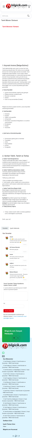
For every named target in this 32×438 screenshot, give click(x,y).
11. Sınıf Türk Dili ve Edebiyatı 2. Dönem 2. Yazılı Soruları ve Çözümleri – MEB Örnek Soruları (14, 400)
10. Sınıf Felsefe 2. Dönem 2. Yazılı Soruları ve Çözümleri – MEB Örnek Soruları (14, 404)
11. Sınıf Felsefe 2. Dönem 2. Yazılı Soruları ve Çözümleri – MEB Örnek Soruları (14, 362)
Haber (4, 426)
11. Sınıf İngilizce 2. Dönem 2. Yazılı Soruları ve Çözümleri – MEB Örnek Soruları (14, 366)
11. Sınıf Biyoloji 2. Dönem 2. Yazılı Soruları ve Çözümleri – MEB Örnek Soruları (14, 383)
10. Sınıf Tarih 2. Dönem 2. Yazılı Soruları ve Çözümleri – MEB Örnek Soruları (13, 416)
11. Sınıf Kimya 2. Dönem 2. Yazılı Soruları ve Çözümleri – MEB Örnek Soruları (13, 387)
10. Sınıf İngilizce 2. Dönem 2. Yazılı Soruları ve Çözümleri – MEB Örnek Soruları (14, 408)
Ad (4, 303)
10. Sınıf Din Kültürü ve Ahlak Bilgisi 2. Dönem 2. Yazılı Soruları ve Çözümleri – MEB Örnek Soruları (16, 412)
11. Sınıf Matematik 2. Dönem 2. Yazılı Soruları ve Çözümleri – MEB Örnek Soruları (15, 395)
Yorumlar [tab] (5, 228)
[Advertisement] (16, 45)
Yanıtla (24, 244)
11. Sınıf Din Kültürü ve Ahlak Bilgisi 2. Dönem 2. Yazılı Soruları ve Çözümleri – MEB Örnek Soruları (15, 370)
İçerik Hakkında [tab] (14, 228)
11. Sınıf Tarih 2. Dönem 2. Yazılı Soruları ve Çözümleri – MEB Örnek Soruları (13, 374)
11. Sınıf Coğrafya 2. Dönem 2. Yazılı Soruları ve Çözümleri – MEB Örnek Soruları (14, 379)
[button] (4, 6)
